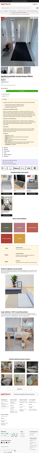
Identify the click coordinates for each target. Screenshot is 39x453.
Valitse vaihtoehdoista (6, 193)
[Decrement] (1, 91)
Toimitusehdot (32, 433)
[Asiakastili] (34, 4)
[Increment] (4, 91)
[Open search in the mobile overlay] (16, 8)
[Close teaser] (14, 450)
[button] (37, 41)
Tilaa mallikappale (33, 449)
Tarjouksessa (22, 436)
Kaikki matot (22, 433)
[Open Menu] (37, 8)
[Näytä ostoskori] (36, 4)
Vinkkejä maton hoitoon (33, 445)
